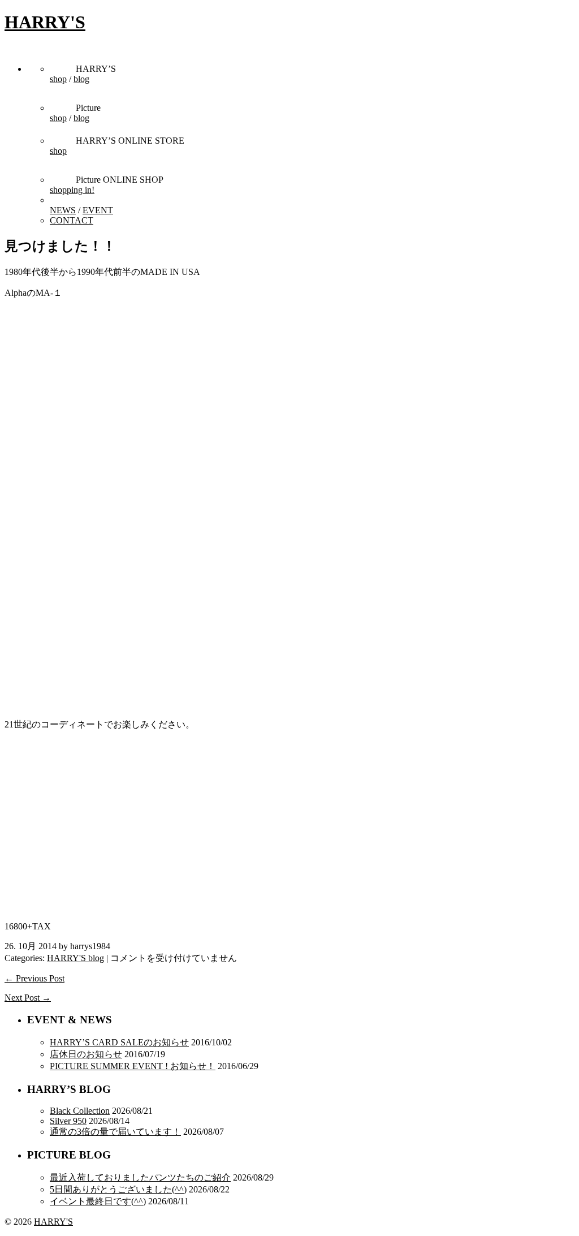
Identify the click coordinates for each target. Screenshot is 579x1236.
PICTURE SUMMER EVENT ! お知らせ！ (132, 1066)
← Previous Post (34, 978)
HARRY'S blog (75, 958)
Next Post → (28, 997)
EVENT (98, 210)
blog (81, 79)
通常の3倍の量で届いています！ (115, 1131)
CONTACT (71, 220)
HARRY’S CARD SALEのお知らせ (119, 1042)
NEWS (63, 210)
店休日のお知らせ (86, 1054)
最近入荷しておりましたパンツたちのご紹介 (140, 1177)
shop (58, 79)
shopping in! (72, 190)
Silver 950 (68, 1121)
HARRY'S (45, 22)
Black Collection (80, 1111)
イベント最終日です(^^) (98, 1201)
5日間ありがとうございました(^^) (118, 1189)
